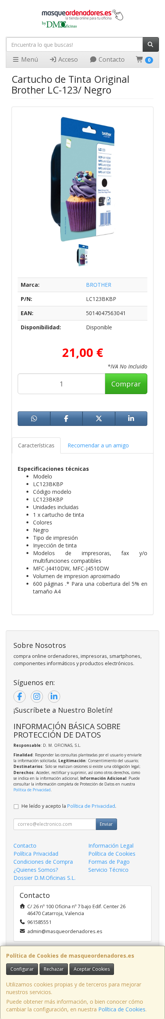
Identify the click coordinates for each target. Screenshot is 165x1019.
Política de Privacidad (32, 789)
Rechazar (54, 969)
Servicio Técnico (108, 869)
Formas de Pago (109, 861)
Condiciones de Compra (43, 861)
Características (36, 445)
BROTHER (98, 284)
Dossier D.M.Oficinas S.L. (44, 877)
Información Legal (111, 845)
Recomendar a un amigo (98, 445)
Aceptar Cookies (92, 969)
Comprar (126, 383)
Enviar (106, 824)
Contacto (111, 59)
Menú (29, 59)
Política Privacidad (35, 853)
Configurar (22, 969)
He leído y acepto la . (68, 806)
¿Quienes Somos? (35, 869)
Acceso (67, 59)
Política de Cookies (121, 1009)
